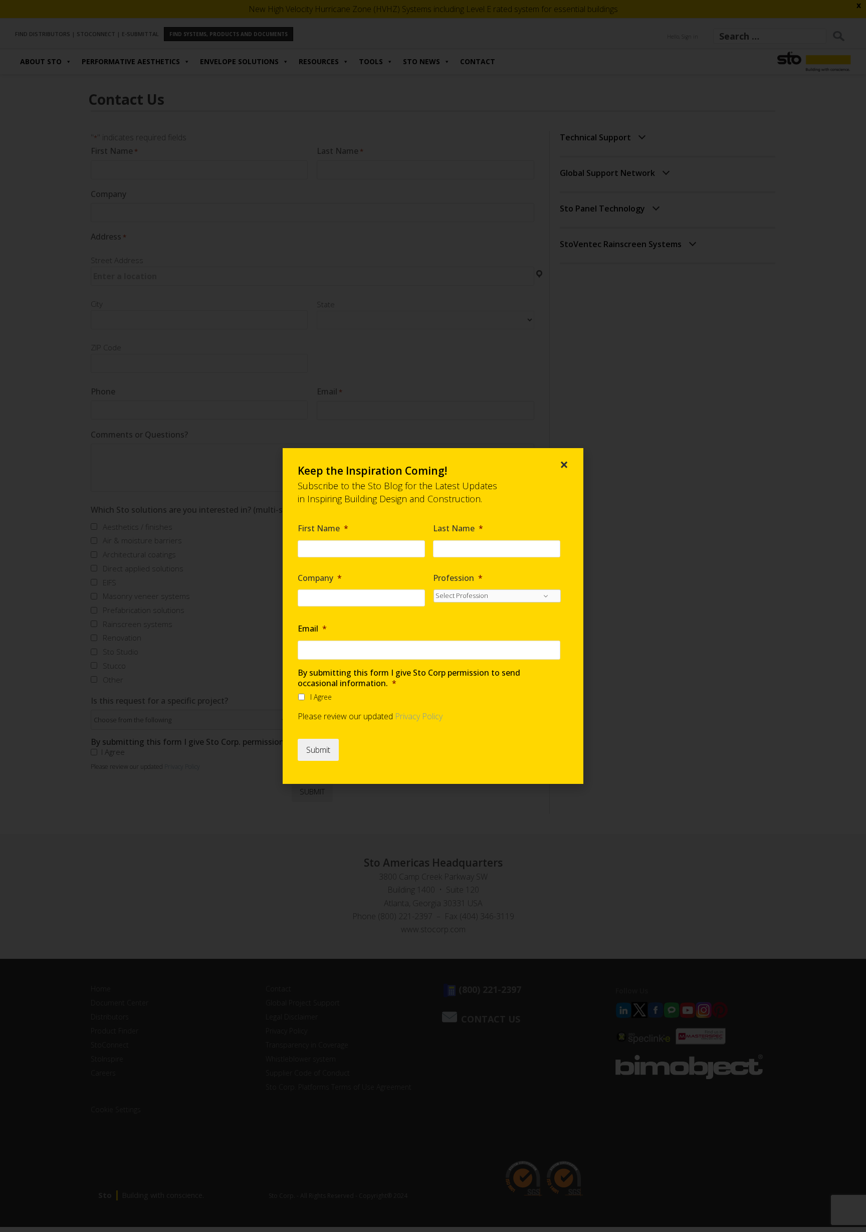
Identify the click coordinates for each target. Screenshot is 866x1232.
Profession (458, 578)
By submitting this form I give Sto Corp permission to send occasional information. (409, 678)
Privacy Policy (419, 716)
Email (312, 629)
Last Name (458, 528)
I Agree (321, 697)
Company (320, 578)
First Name (323, 528)
